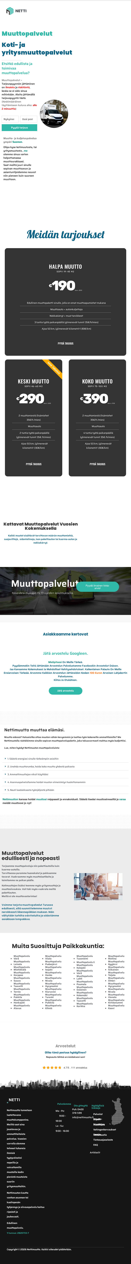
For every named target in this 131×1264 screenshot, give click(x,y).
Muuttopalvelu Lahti (85, 977)
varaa (122, 799)
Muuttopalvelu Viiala (53, 957)
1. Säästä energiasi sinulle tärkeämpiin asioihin (33, 759)
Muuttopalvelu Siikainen (116, 968)
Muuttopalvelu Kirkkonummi (116, 1001)
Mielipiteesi (55, 662)
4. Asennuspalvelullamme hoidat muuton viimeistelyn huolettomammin (46, 782)
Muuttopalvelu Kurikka (85, 1005)
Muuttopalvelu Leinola (22, 963)
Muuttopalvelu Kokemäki (85, 994)
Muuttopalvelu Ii (86, 962)
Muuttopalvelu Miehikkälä (22, 968)
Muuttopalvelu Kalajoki (85, 966)
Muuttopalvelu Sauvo (22, 979)
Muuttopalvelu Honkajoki (22, 1001)
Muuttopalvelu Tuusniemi (85, 957)
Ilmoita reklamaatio (99, 1135)
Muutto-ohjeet (97, 1119)
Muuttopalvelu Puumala (85, 983)
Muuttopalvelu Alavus (22, 1007)
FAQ (95, 1145)
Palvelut (98, 1114)
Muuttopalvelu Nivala (53, 979)
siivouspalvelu (29, 1207)
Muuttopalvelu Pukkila (22, 996)
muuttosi (41, 799)
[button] (65, 759)
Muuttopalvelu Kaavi (116, 1007)
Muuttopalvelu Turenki (53, 996)
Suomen (17, 142)
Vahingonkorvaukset (99, 1129)
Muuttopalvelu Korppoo (22, 974)
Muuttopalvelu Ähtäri (116, 979)
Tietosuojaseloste (99, 1140)
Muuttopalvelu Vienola (116, 996)
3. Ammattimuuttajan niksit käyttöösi (28, 774)
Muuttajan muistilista (99, 1124)
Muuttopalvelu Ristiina (116, 957)
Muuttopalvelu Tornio (22, 990)
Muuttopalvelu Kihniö (53, 1007)
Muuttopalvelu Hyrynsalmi (53, 985)
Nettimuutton (10, 799)
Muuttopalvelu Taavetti (22, 985)
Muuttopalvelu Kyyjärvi (116, 963)
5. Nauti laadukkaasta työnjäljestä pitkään (31, 790)
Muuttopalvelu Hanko (53, 974)
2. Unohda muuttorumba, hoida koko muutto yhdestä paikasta (41, 766)
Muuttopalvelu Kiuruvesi (53, 990)
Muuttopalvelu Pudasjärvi (53, 963)
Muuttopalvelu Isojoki (53, 968)
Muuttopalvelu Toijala (116, 974)
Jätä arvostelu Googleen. (65, 653)
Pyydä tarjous (65, 343)
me (25, 151)
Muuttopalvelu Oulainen (85, 988)
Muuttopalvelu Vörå (22, 957)
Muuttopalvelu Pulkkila (53, 1001)
